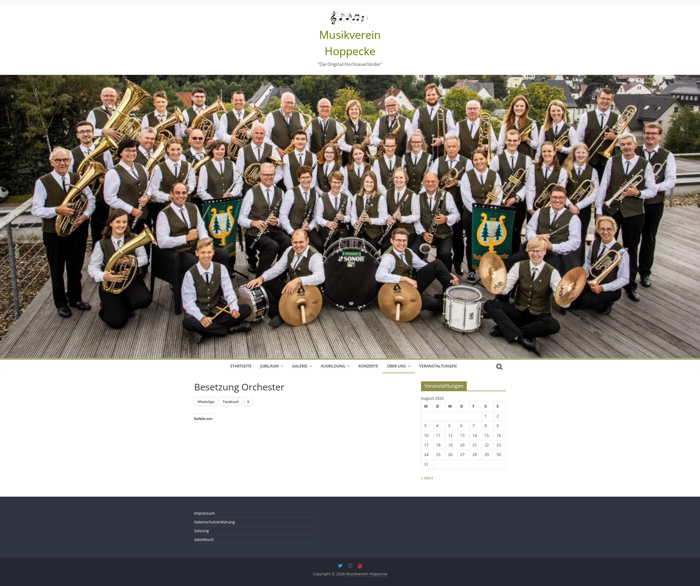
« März (427, 478)
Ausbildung (333, 366)
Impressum (204, 513)
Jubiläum (269, 366)
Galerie (299, 366)
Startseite (241, 366)
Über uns (396, 366)
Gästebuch (204, 539)
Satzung (201, 530)
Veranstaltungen (438, 366)
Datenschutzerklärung (214, 522)
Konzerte (368, 366)
